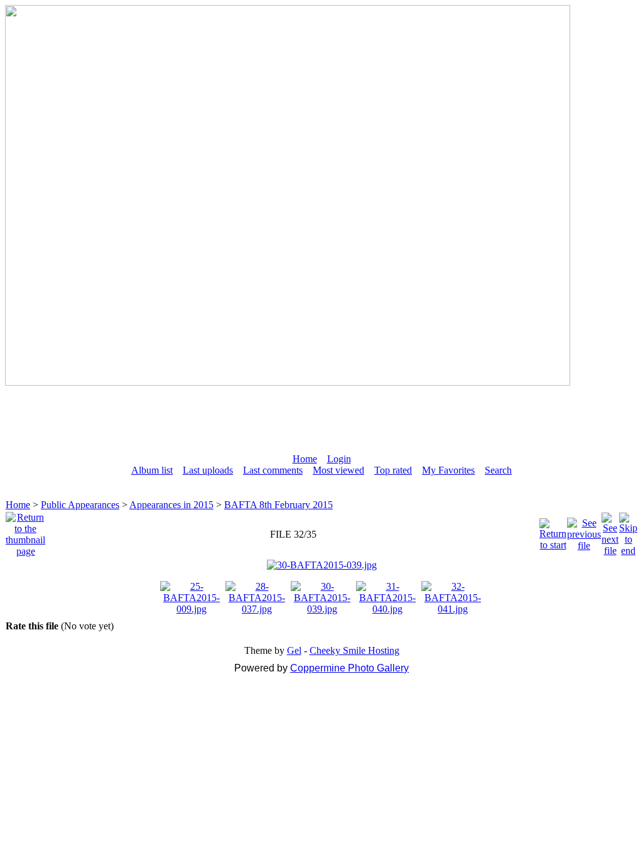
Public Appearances (80, 504)
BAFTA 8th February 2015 (278, 504)
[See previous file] (584, 531)
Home (305, 458)
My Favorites (448, 470)
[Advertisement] (321, 414)
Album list (152, 470)
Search (498, 470)
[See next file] (610, 531)
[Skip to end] (628, 531)
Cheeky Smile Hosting (354, 650)
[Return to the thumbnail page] (25, 531)
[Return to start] (552, 531)
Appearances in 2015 (171, 504)
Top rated (393, 470)
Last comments (273, 470)
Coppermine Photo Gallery (349, 668)
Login (339, 458)
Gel (294, 650)
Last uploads (208, 470)
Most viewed (338, 470)
